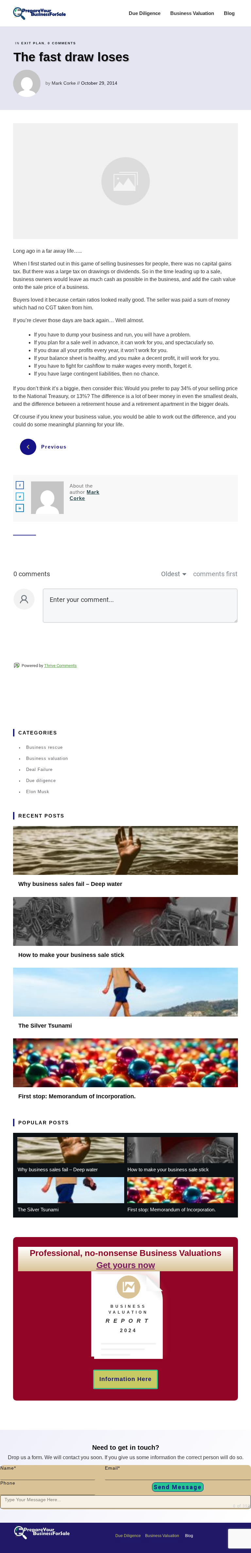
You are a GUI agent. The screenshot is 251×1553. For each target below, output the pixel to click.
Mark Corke (64, 83)
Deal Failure (39, 769)
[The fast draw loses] (125, 181)
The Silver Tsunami (45, 1025)
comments (62, 43)
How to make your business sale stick (71, 955)
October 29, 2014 (100, 83)
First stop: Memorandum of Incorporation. (77, 1096)
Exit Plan (32, 43)
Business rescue (44, 747)
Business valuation (47, 758)
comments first (215, 574)
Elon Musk (37, 791)
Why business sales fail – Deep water (70, 884)
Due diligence (41, 780)
